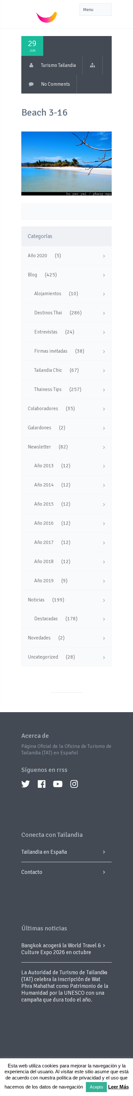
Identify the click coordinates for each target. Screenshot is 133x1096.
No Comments (55, 84)
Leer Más (118, 1087)
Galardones (39, 428)
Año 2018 (44, 561)
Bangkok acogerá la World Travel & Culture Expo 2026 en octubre (61, 949)
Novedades (39, 638)
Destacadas (46, 619)
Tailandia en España (44, 852)
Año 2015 (44, 504)
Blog (32, 275)
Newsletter (39, 447)
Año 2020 (37, 255)
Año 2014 (44, 485)
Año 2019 (44, 581)
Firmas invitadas (50, 351)
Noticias (36, 600)
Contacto (31, 872)
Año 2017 (44, 542)
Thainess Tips (48, 389)
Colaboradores (43, 408)
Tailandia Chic (48, 370)
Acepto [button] (96, 1087)
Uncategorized (43, 657)
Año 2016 (44, 523)
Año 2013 (44, 466)
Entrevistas (45, 332)
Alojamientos (47, 293)
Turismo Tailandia (58, 65)
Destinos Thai (48, 313)
